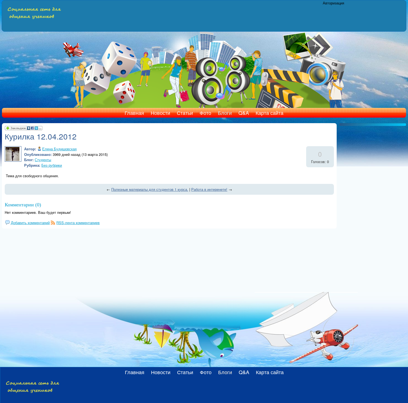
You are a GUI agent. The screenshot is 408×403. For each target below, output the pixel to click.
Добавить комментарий (30, 222)
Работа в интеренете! (209, 189)
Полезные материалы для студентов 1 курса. (149, 189)
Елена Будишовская (59, 148)
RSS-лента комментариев (78, 222)
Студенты (43, 159)
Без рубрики (51, 165)
